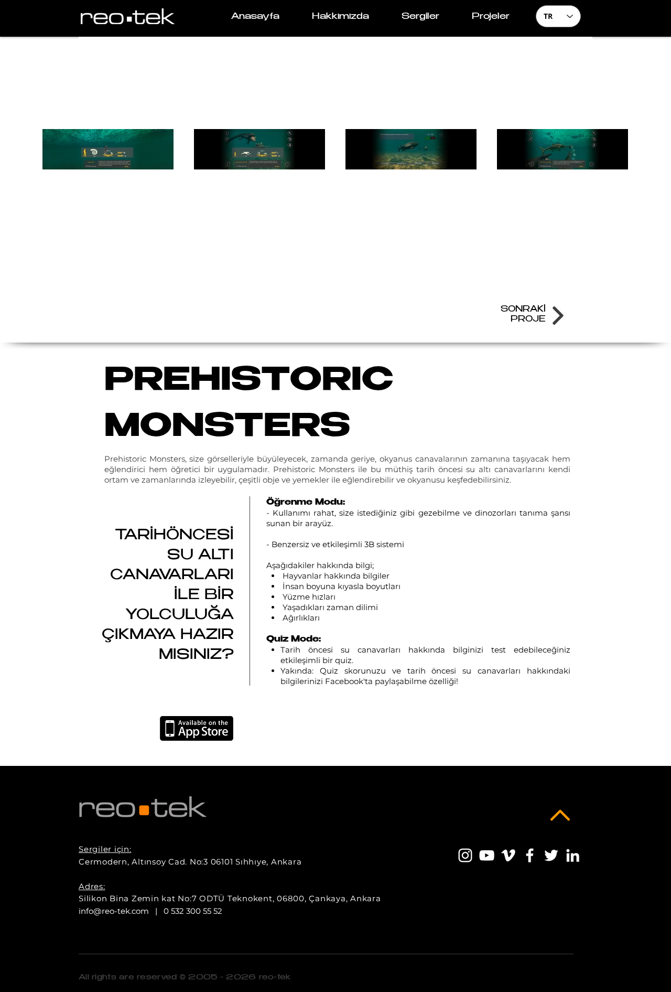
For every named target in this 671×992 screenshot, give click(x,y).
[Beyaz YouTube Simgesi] (487, 855)
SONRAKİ (523, 310)
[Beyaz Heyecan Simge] (551, 855)
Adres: (92, 886)
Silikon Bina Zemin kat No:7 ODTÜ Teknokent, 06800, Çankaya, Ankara (230, 898)
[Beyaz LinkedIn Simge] (573, 855)
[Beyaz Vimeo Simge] (508, 855)
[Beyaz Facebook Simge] (530, 855)
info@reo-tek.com (114, 911)
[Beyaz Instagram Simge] (465, 855)
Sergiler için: (105, 849)
